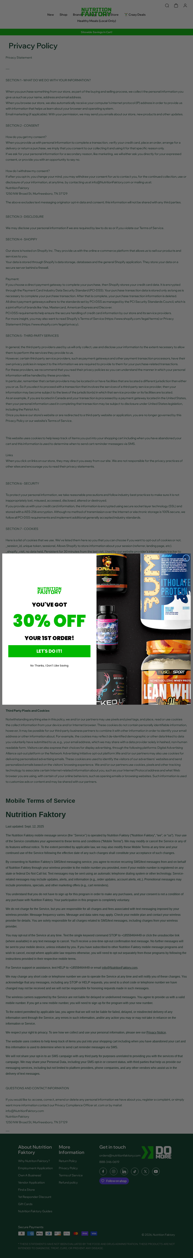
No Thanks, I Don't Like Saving (49, 665)
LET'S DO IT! (49, 651)
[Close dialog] (186, 558)
